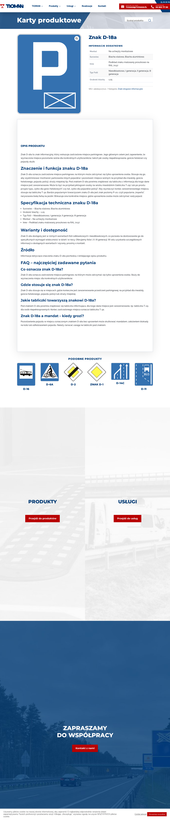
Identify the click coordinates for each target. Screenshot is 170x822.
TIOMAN (36, 6)
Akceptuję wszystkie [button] (157, 814)
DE (166, 2)
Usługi (70, 6)
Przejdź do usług (127, 518)
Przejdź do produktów (42, 518)
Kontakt (102, 6)
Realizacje (87, 6)
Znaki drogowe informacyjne (130, 89)
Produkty (53, 6)
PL (161, 2)
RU (169, 2)
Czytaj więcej (140, 814)
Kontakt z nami (85, 748)
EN (164, 2)
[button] (76, 38)
